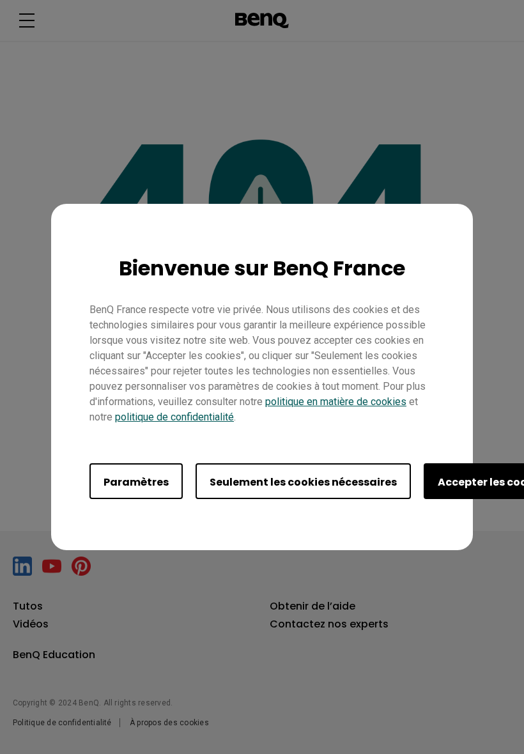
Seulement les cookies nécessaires (303, 482)
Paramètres (136, 482)
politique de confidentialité (174, 417)
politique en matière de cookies (335, 402)
